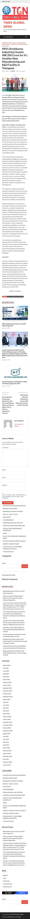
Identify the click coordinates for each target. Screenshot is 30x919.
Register (5, 875)
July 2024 (5, 736)
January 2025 (7, 719)
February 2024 (7, 750)
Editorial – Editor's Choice (10, 514)
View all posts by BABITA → (18, 425)
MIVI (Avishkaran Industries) (15, 296)
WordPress (11, 917)
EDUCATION (7, 517)
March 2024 (6, 748)
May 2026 (6, 674)
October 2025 (7, 694)
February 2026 (7, 682)
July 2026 (5, 668)
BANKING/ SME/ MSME (10, 508)
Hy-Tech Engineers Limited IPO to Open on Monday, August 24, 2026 (14, 382)
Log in (4, 878)
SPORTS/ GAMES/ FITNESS (11, 544)
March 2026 (6, 679)
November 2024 (7, 725)
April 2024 (6, 745)
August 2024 (6, 733)
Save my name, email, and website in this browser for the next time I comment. (14, 496)
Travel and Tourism (8, 551)
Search (4, 563)
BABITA (13, 71)
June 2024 (6, 739)
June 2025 (6, 705)
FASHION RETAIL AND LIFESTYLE (13, 523)
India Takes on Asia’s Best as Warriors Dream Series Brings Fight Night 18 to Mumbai (13, 629)
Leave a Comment (20, 71)
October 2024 (7, 728)
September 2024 (7, 730)
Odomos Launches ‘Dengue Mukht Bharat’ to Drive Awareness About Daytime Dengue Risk (13, 598)
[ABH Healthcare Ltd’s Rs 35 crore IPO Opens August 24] (15, 314)
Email (4, 477)
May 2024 (6, 742)
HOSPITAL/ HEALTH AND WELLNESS (14, 525)
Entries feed (6, 881)
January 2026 (7, 685)
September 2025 (7, 696)
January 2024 (7, 753)
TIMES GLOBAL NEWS (14, 25)
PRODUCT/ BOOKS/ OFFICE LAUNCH (14, 541)
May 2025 (6, 708)
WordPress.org (7, 886)
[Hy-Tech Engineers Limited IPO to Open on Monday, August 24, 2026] (15, 372)
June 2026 (6, 671)
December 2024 (7, 722)
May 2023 (6, 759)
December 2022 (7, 762)
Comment (5, 447)
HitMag (19, 917)
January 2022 (7, 765)
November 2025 (7, 691)
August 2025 (6, 699)
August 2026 (6, 665)
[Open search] (26, 37)
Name (4, 470)
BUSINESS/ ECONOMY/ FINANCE (9, 43)
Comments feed (7, 884)
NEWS (5, 533)
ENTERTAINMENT (8, 520)
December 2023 (7, 756)
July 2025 (5, 702)
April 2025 (6, 711)
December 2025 (7, 688)
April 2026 (6, 676)
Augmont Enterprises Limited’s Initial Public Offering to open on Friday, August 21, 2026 (14, 653)
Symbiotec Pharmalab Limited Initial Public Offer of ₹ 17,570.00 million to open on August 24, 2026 (15, 641)
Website (4, 485)
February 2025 (7, 716)
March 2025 (6, 713)
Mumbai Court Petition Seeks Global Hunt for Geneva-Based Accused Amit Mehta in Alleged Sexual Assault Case (14, 622)
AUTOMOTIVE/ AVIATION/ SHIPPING (14, 505)
